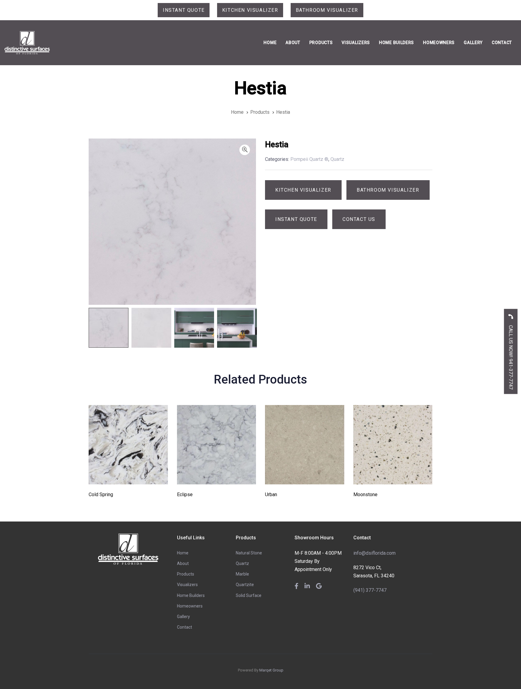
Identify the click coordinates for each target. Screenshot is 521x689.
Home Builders (191, 595)
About (183, 563)
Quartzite (245, 584)
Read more (128, 476)
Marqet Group (271, 670)
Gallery (183, 616)
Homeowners (190, 606)
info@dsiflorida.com (374, 553)
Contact (184, 627)
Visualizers (187, 584)
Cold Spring (101, 494)
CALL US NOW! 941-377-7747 (511, 356)
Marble (242, 574)
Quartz (242, 563)
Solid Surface (248, 595)
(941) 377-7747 (370, 590)
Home (182, 552)
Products (185, 574)
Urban (271, 494)
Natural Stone (249, 552)
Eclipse (185, 494)
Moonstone (365, 494)
